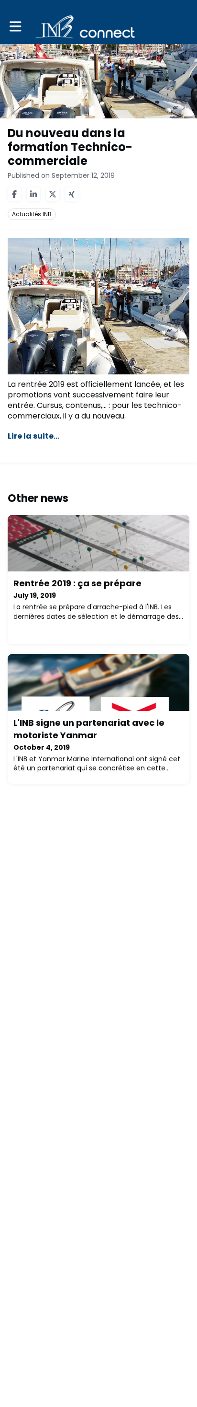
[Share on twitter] (52, 194)
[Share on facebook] (14, 194)
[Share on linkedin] (33, 194)
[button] (16, 26)
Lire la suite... (33, 436)
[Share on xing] (71, 194)
